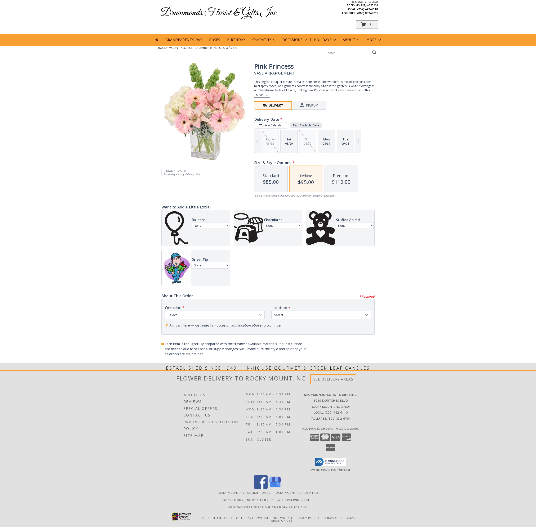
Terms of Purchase (340, 518)
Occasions (292, 39)
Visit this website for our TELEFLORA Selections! (268, 507)
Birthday (236, 39)
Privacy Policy (307, 518)
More (371, 39)
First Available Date (306, 125)
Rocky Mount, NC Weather (244, 500)
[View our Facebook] (261, 488)
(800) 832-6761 (367, 13)
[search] (374, 52)
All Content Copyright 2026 (226, 518)
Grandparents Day (183, 39)
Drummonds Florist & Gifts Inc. (219, 12)
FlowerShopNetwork (271, 518)
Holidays (322, 39)
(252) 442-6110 (367, 9)
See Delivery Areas (333, 379)
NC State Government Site (291, 500)
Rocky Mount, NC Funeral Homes (243, 493)
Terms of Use (281, 520)
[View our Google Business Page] (275, 488)
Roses (214, 39)
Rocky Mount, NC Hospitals (296, 493)
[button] (367, 24)
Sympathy (261, 39)
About (349, 39)
